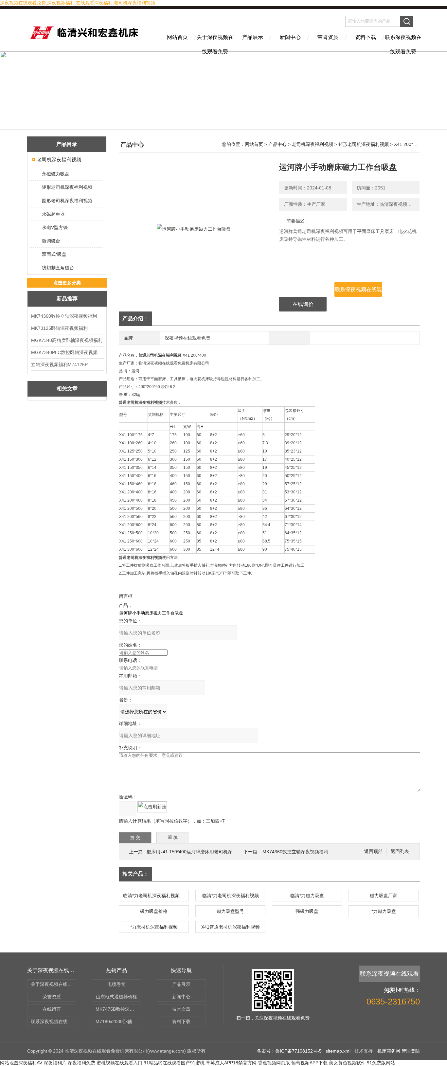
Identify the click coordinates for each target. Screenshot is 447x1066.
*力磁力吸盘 (383, 911)
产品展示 (252, 37)
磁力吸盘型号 (230, 911)
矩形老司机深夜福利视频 (67, 187)
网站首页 (177, 37)
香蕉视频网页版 (274, 1062)
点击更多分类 (67, 282)
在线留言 (52, 1009)
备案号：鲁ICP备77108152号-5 (289, 1051)
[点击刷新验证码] (152, 806)
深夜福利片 (55, 1062)
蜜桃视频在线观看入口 (119, 1062)
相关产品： (135, 874)
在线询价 (303, 304)
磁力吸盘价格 (154, 911)
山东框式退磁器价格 (116, 996)
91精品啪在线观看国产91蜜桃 (174, 1062)
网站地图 (9, 1062)
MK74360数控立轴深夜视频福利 (64, 316)
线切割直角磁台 (58, 267)
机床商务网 (388, 1051)
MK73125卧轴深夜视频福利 (59, 328)
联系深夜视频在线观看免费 (403, 42)
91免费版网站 (381, 1062)
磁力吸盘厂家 (383, 895)
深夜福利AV (30, 1062)
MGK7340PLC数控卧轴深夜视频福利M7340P (67, 352)
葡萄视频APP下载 (309, 1062)
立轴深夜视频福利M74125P (59, 364)
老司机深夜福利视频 (59, 159)
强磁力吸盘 (306, 911)
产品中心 (277, 144)
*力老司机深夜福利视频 (154, 927)
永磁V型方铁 (55, 227)
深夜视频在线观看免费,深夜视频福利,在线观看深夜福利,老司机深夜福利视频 (77, 2)
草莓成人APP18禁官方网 (231, 1062)
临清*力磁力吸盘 (307, 895)
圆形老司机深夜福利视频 (67, 200)
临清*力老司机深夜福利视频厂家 (155, 895)
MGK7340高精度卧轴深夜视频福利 (66, 340)
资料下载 (365, 37)
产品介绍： (135, 318)
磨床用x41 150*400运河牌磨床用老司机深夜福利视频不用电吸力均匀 (217, 851)
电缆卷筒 (116, 984)
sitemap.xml (338, 1051)
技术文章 (181, 1009)
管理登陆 (411, 1051)
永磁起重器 (53, 214)
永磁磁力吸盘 (55, 173)
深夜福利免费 (81, 1062)
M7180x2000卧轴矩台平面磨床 (118, 1021)
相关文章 (67, 388)
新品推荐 (67, 298)
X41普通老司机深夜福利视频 (230, 927)
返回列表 (400, 851)
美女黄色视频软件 (347, 1062)
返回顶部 (373, 851)
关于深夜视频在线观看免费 (215, 42)
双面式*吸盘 (54, 254)
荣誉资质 (327, 37)
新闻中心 (290, 37)
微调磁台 (51, 240)
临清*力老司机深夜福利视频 (230, 895)
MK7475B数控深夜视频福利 (118, 1009)
